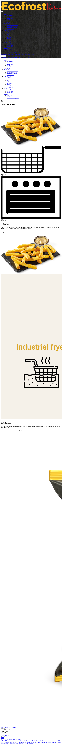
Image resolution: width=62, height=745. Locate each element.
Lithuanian (54, 742)
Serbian (59, 742)
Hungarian (15, 743)
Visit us (8, 50)
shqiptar (45, 740)
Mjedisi (8, 38)
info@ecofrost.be (5, 735)
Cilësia (8, 35)
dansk (2, 742)
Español (16, 740)
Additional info (10, 29)
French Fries (10, 15)
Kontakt (5, 48)
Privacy (2, 739)
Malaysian (38, 742)
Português (25, 740)
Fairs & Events (10, 45)
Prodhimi (9, 34)
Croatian (3, 743)
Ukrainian (21, 743)
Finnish (28, 742)
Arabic (25, 743)
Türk (5, 742)
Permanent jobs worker (12, 25)
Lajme (5, 42)
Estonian (7, 743)
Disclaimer (7, 739)
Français (8, 740)
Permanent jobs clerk (12, 26)
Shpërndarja (9, 37)
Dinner (8, 19)
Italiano (20, 740)
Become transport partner (13, 52)
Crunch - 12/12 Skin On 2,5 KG (8, 727)
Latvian (11, 743)
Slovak (43, 742)
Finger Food (10, 18)
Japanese (55, 740)
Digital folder (10, 39)
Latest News (10, 44)
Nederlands (3, 740)
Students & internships (12, 27)
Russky (38, 740)
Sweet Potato (10, 21)
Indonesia (8, 742)
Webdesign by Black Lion (16, 739)
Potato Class (10, 46)
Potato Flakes (10, 22)
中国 (59, 740)
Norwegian (33, 742)
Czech (46, 742)
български (50, 740)
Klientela (9, 33)
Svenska (24, 742)
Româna (34, 740)
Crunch (8, 16)
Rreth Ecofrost (7, 30)
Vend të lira (6, 23)
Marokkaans (19, 742)
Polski (49, 742)
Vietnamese (30, 743)
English (12, 740)
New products (10, 41)
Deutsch (30, 740)
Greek (41, 740)
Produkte (6, 14)
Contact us (9, 49)
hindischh (13, 742)
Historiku (9, 31)
